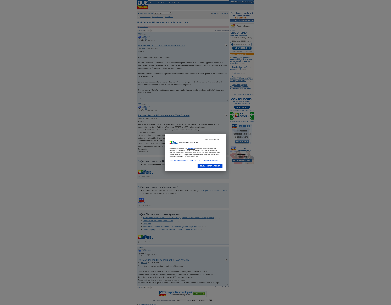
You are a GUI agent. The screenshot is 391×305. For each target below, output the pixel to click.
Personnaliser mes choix (210, 160)
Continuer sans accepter (212, 139)
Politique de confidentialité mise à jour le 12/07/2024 (185, 160)
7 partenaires (191, 148)
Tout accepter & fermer (210, 166)
